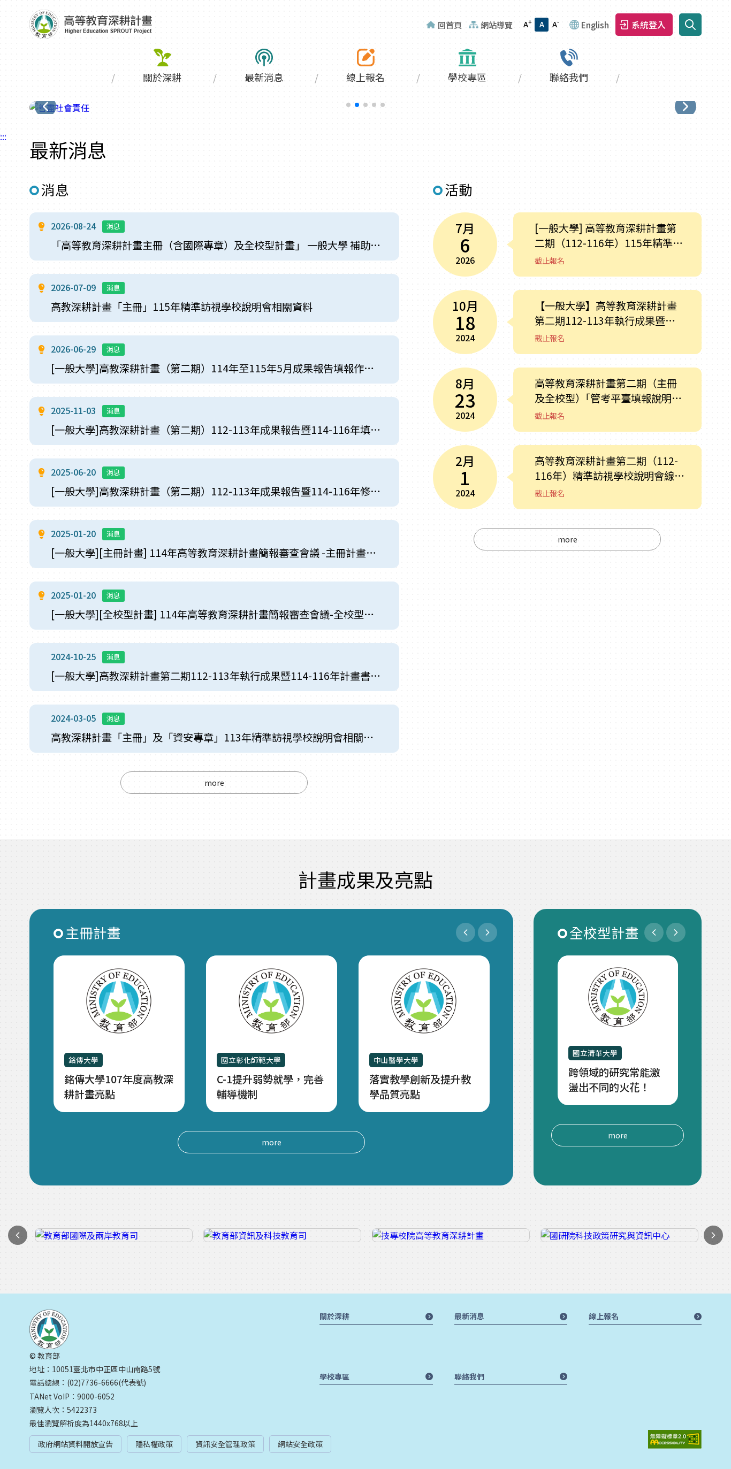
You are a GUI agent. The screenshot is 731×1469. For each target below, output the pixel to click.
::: (3, 6)
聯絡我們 (569, 77)
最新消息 (264, 77)
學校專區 (467, 77)
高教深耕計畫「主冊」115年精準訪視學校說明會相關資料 (182, 306)
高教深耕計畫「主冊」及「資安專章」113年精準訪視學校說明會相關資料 (217, 737)
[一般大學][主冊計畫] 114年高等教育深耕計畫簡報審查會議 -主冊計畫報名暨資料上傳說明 (217, 552)
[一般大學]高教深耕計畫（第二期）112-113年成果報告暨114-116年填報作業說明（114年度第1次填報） (217, 429)
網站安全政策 (300, 1444)
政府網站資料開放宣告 (75, 1444)
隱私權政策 (154, 1444)
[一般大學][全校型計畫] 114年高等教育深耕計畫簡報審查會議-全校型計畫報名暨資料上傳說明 (217, 614)
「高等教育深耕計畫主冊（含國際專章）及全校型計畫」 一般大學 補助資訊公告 (217, 245)
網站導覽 (497, 24)
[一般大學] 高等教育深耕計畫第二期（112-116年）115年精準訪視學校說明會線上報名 (609, 235)
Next (487, 932)
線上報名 (365, 77)
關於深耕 (162, 77)
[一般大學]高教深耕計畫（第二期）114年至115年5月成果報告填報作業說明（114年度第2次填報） (217, 368)
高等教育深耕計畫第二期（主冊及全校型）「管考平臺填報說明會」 (606, 390)
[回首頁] (90, 24)
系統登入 (648, 24)
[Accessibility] (675, 1439)
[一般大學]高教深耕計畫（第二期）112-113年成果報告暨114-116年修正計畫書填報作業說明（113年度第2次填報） (217, 491)
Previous (465, 932)
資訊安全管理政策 (225, 1444)
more (214, 782)
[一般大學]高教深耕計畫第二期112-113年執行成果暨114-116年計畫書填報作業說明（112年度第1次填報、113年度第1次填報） (217, 675)
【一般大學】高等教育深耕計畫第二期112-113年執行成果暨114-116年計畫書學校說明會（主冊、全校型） (610, 313)
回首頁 (450, 24)
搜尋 (690, 24)
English (595, 24)
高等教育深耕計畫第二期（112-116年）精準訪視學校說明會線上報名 (609, 468)
